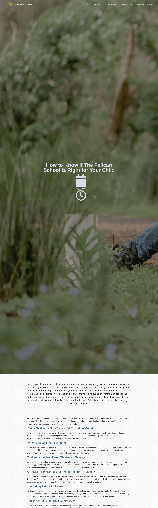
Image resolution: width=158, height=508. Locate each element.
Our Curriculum (126, 4)
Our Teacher (97, 4)
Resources (140, 4)
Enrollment (151, 4)
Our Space (86, 4)
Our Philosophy (111, 4)
